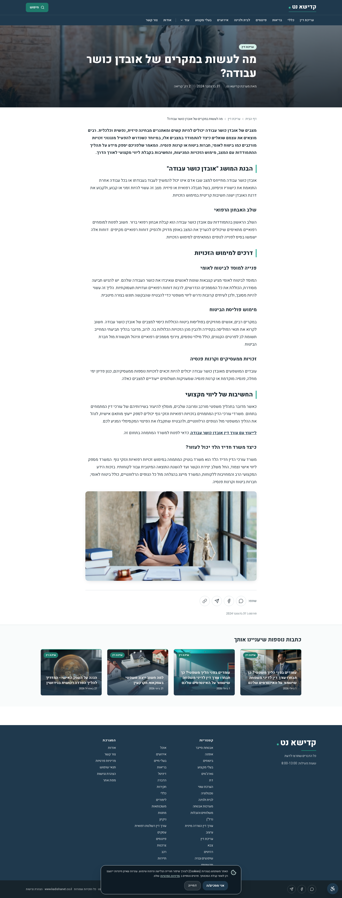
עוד (186, 20)
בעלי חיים (160, 760)
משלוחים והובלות (202, 812)
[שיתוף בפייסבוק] (229, 601)
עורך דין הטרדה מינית (199, 825)
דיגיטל (162, 773)
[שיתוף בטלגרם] (217, 601)
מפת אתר (109, 780)
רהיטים (208, 851)
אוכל (163, 747)
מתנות (162, 812)
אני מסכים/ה (215, 885)
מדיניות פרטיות (106, 760)
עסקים (162, 832)
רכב (163, 851)
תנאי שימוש (108, 767)
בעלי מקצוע (203, 20)
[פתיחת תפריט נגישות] (332, 888)
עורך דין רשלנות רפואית (150, 825)
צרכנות (161, 845)
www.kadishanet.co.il (58, 889)
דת (211, 780)
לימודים (161, 799)
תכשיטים (207, 864)
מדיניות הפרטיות (170, 876)
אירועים (222, 20)
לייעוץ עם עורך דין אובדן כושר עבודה (224, 433)
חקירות (161, 786)
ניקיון (162, 819)
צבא (210, 845)
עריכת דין (307, 20)
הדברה (162, 780)
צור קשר (152, 20)
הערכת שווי (205, 786)
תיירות (162, 858)
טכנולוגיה (207, 793)
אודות (167, 20)
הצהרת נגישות (106, 773)
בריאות (277, 20)
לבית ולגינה (242, 20)
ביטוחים (208, 760)
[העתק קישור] (205, 601)
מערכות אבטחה (203, 806)
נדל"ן (209, 819)
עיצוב (209, 832)
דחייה (192, 885)
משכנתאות (159, 806)
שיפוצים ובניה (204, 858)
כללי (291, 20)
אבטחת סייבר (204, 747)
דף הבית (251, 119)
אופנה (209, 754)
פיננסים (261, 20)
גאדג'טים (207, 773)
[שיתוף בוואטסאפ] (241, 601)
